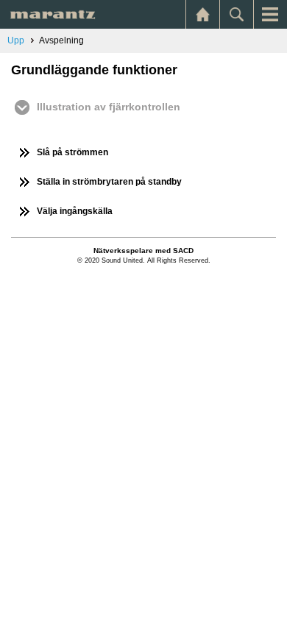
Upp (15, 40)
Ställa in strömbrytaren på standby (109, 182)
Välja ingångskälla (75, 211)
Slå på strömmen (72, 152)
